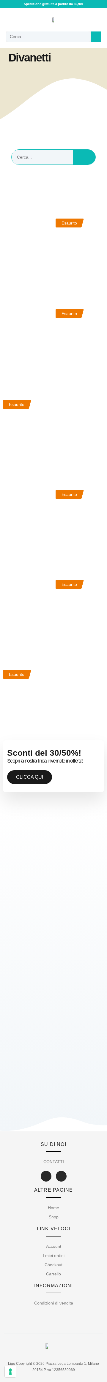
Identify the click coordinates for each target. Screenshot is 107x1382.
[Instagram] (61, 1176)
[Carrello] (95, 19)
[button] (11, 20)
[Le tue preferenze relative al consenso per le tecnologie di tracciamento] (10, 1371)
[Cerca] (96, 36)
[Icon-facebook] (46, 1176)
